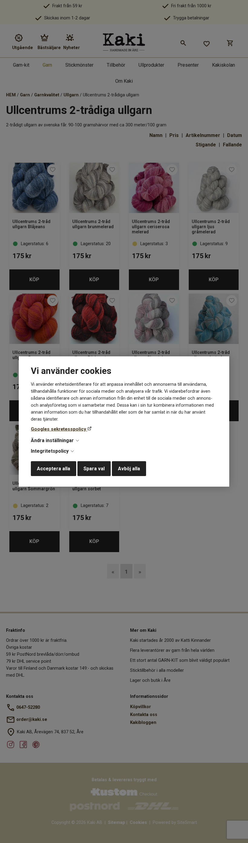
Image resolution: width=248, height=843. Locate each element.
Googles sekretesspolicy (59, 429)
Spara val (94, 468)
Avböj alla (129, 468)
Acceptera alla (53, 468)
